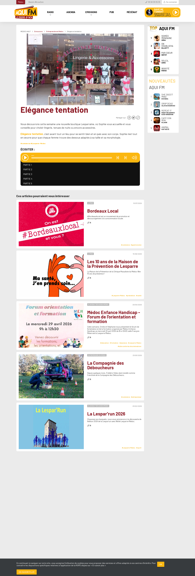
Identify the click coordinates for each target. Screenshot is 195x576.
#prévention (130, 295)
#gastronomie (136, 245)
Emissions (91, 12)
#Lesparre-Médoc (38, 143)
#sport (138, 448)
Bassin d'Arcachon (36, 2)
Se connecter (171, 2)
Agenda (70, 12)
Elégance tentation (32, 133)
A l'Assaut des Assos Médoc (98, 304)
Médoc (20, 2)
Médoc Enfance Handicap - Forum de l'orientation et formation (113, 317)
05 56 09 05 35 (154, 2)
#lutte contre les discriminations (129, 346)
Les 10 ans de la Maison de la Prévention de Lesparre (112, 263)
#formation (114, 343)
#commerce (25, 143)
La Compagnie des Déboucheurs (105, 365)
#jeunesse (123, 343)
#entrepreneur (136, 397)
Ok (160, 564)
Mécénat (132, 12)
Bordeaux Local (102, 211)
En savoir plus (26, 572)
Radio (50, 12)
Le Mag (90, 203)
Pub (111, 12)
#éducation (104, 343)
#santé (138, 295)
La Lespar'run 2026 (106, 413)
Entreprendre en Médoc (54, 31)
